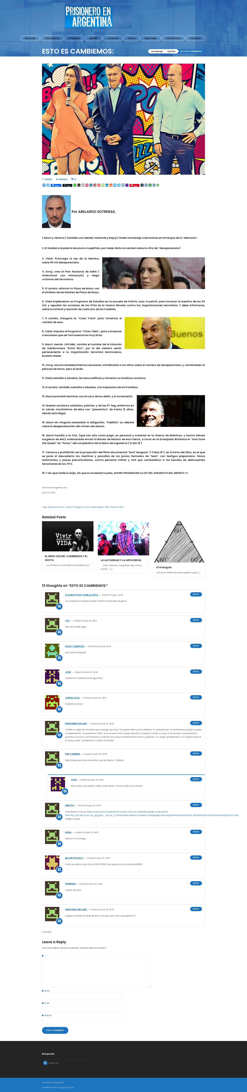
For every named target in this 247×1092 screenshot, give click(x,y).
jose (68, 672)
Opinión (171, 51)
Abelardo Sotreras (56, 507)
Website (48, 1015)
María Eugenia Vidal (100, 507)
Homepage (157, 51)
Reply (196, 594)
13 (75, 179)
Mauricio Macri (117, 507)
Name (47, 990)
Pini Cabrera (72, 754)
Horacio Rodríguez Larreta (77, 507)
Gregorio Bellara (76, 909)
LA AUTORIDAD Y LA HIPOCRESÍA (121, 560)
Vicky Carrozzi (74, 646)
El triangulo (164, 567)
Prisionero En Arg (76, 723)
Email (46, 1003)
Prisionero (63, 179)
